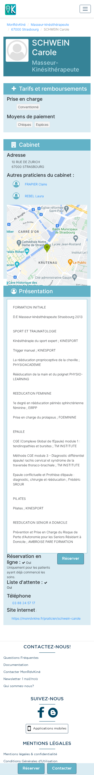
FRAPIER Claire (36, 184)
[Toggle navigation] (85, 9)
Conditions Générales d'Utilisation (30, 761)
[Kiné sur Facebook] (41, 712)
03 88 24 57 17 (23, 603)
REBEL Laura (34, 196)
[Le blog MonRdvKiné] (52, 712)
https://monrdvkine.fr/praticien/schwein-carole (46, 618)
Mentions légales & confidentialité (30, 754)
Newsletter (12, 679)
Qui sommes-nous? (18, 686)
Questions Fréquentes (21, 658)
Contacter (62, 768)
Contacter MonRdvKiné (21, 672)
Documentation (15, 665)
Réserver (31, 768)
